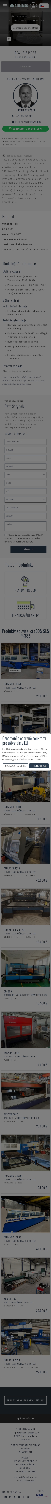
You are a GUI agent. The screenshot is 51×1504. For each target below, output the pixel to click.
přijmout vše (39, 765)
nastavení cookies (15, 765)
